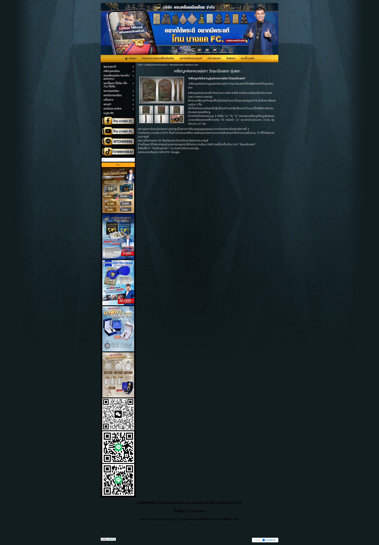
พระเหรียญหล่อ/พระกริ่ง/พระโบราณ (156, 65)
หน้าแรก (140, 65)
